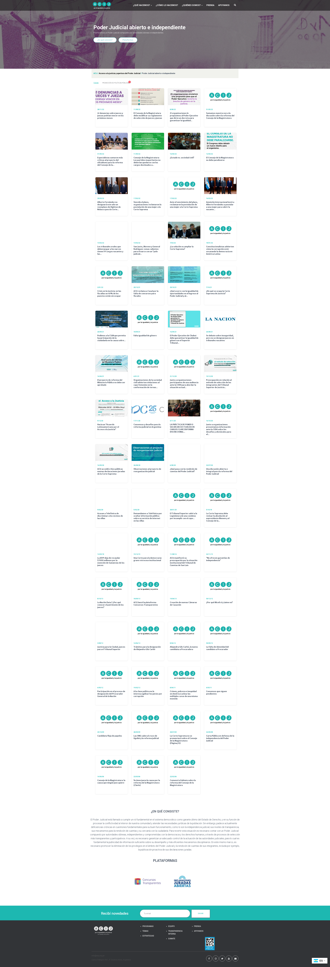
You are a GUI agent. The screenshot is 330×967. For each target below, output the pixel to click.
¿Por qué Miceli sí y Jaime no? (219, 602)
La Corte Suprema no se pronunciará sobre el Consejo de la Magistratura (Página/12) (183, 739)
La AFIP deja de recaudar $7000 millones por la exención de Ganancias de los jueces (110, 561)
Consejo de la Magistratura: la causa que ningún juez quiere (111, 781)
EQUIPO (171, 926)
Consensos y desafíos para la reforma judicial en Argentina (147, 425)
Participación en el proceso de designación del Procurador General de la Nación (111, 693)
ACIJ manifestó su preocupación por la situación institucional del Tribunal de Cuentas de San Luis (183, 561)
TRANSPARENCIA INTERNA (175, 932)
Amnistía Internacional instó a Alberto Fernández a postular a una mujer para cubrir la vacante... (220, 206)
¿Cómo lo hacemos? (167, 5)
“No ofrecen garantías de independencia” (218, 559)
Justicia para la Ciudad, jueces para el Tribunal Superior (111, 648)
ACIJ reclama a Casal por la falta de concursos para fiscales (146, 293)
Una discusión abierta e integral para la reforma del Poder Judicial (219, 471)
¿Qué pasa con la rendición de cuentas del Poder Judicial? (183, 470)
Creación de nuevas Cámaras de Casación (183, 603)
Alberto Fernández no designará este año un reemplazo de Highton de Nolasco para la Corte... (109, 206)
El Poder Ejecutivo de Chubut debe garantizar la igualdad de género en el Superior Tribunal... (184, 339)
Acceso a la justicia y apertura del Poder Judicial (120, 73)
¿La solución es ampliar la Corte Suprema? (181, 247)
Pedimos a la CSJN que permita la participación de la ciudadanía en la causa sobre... (111, 338)
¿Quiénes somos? (191, 5)
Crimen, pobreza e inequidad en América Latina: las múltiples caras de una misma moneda (184, 695)
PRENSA (210, 5)
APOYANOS (223, 5)
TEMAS (145, 931)
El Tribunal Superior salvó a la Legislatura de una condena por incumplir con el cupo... (183, 516)
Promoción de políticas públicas (116, 82)
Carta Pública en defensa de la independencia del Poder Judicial (220, 738)
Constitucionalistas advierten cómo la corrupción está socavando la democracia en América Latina (220, 250)
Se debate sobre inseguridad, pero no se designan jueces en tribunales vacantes (220, 338)
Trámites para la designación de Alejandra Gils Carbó (147, 648)
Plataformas (128, 40)
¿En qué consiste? (105, 40)
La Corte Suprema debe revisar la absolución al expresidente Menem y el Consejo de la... (217, 517)
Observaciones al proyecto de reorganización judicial (147, 470)
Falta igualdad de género (145, 335)
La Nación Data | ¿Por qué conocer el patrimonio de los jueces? (110, 604)
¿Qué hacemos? (142, 5)
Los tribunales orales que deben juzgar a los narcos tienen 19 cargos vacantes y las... (110, 250)
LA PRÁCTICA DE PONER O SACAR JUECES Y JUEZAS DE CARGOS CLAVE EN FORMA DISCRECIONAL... (182, 428)
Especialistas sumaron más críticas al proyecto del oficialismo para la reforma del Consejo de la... (110, 161)
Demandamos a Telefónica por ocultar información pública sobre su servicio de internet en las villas (148, 517)
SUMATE (171, 939)
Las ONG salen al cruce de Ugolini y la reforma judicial (146, 737)
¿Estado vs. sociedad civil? (182, 158)
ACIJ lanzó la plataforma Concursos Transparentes (146, 603)
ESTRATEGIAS (148, 936)
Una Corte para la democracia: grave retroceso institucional (148, 559)
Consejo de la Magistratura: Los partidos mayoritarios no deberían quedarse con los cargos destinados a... (147, 161)
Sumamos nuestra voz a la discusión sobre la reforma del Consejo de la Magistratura (220, 115)
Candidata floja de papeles (109, 736)
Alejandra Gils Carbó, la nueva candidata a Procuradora (184, 648)
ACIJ (95, 73)
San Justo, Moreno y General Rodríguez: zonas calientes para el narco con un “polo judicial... (147, 250)
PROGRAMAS (148, 926)
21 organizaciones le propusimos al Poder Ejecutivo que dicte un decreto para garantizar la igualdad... (184, 117)
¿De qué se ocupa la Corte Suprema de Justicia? (218, 292)
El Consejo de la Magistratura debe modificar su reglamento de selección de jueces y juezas (148, 115)
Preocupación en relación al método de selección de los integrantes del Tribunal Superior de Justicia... (219, 384)
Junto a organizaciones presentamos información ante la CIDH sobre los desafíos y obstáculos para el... (218, 429)
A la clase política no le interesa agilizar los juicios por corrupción (148, 693)
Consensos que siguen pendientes (216, 692)
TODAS (95, 83)
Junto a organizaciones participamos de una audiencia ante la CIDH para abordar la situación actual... (184, 384)
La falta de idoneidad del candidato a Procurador (217, 648)
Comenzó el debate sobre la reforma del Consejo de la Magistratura (183, 782)
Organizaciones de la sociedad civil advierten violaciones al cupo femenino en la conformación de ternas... (148, 384)
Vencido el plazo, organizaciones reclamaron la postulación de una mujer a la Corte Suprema (147, 206)
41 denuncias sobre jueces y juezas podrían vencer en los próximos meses (110, 115)
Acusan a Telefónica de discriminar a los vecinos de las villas (110, 516)
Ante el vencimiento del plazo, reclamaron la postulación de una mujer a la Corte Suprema (184, 204)
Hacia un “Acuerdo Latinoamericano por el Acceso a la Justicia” (108, 427)
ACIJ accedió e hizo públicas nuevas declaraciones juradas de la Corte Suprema (111, 471)
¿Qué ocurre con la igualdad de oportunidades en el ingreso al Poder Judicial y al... (184, 293)
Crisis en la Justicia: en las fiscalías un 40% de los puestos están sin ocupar (109, 293)
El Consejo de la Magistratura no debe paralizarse (220, 159)
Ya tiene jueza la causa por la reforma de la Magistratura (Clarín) (147, 782)
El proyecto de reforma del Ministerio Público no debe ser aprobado (111, 382)
